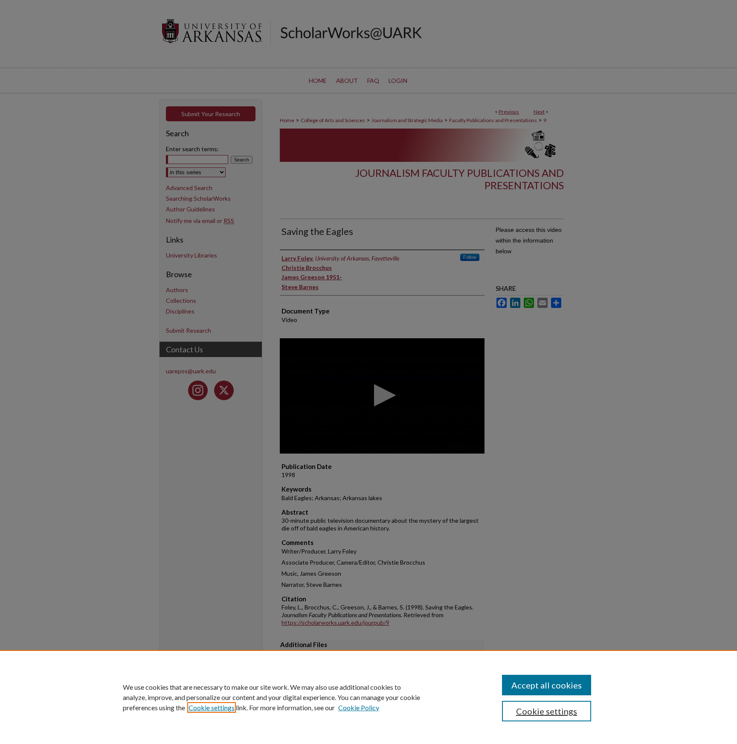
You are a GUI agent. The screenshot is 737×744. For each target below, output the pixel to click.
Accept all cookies (546, 685)
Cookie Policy (358, 707)
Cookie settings (212, 707)
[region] (368, 697)
